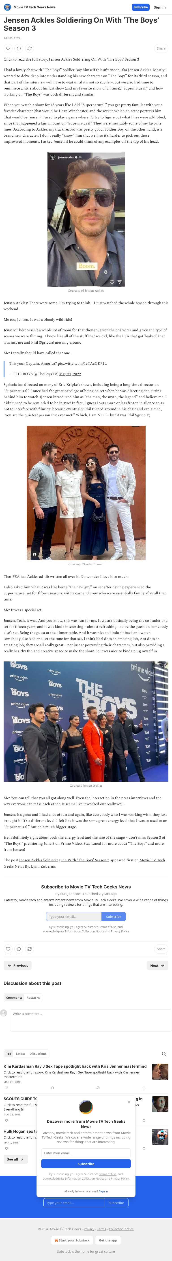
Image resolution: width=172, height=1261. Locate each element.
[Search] (163, 1053)
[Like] (8, 48)
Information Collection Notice (84, 1178)
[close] (129, 1101)
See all (12, 1159)
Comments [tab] (14, 998)
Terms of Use (107, 1174)
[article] (86, 1077)
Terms (101, 1229)
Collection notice (121, 1229)
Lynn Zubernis (43, 866)
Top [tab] (8, 1054)
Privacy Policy (120, 1178)
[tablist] (23, 997)
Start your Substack (74, 1240)
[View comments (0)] (18, 48)
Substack (64, 1251)
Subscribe (141, 7)
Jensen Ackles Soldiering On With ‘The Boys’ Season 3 (94, 59)
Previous (20, 965)
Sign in (160, 7)
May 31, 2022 (70, 374)
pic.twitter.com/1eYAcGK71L (82, 364)
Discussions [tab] (38, 1054)
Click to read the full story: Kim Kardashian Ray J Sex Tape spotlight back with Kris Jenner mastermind (71, 1074)
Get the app (108, 1240)
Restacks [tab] (33, 998)
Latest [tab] (20, 1054)
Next (154, 965)
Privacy (89, 1229)
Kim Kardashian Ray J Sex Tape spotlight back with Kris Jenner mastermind (75, 1066)
